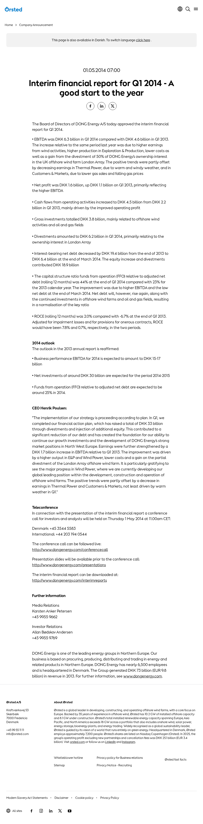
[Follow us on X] (60, 811)
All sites (17, 811)
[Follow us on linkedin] (50, 811)
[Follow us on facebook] (31, 811)
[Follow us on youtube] (69, 811)
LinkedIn (110, 742)
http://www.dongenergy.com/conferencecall (70, 549)
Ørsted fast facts (175, 759)
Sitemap (59, 765)
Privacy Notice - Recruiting (114, 765)
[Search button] (188, 8)
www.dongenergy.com (142, 676)
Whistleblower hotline (68, 757)
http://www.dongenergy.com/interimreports (69, 580)
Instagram (128, 742)
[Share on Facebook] (90, 106)
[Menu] (195, 9)
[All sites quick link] (180, 9)
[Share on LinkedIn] (101, 106)
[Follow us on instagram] (41, 811)
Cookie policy (84, 797)
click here (143, 40)
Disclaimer (61, 797)
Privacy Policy (109, 797)
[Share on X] (113, 106)
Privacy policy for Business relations (120, 757)
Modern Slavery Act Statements (27, 797)
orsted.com (77, 742)
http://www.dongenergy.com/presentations (69, 565)
